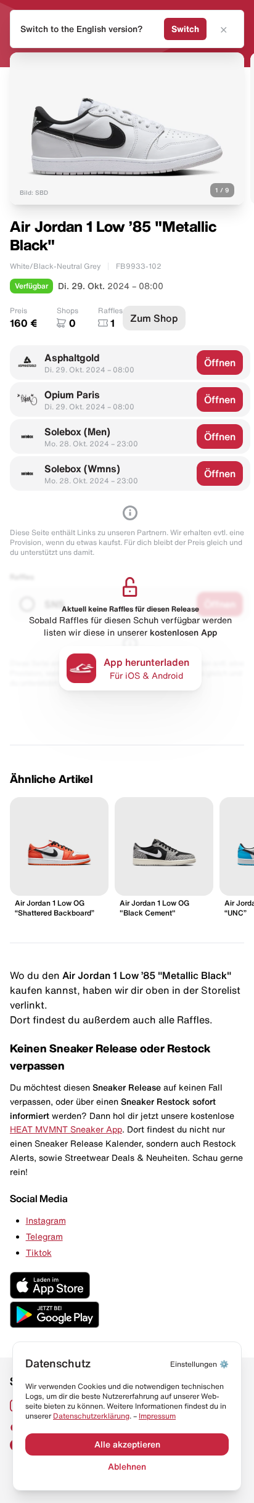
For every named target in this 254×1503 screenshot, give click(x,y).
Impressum (157, 1416)
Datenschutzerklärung (91, 1416)
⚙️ (199, 1364)
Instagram (46, 1220)
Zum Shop (154, 318)
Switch (185, 29)
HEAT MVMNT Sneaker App (66, 1129)
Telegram (44, 1236)
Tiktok (39, 1252)
